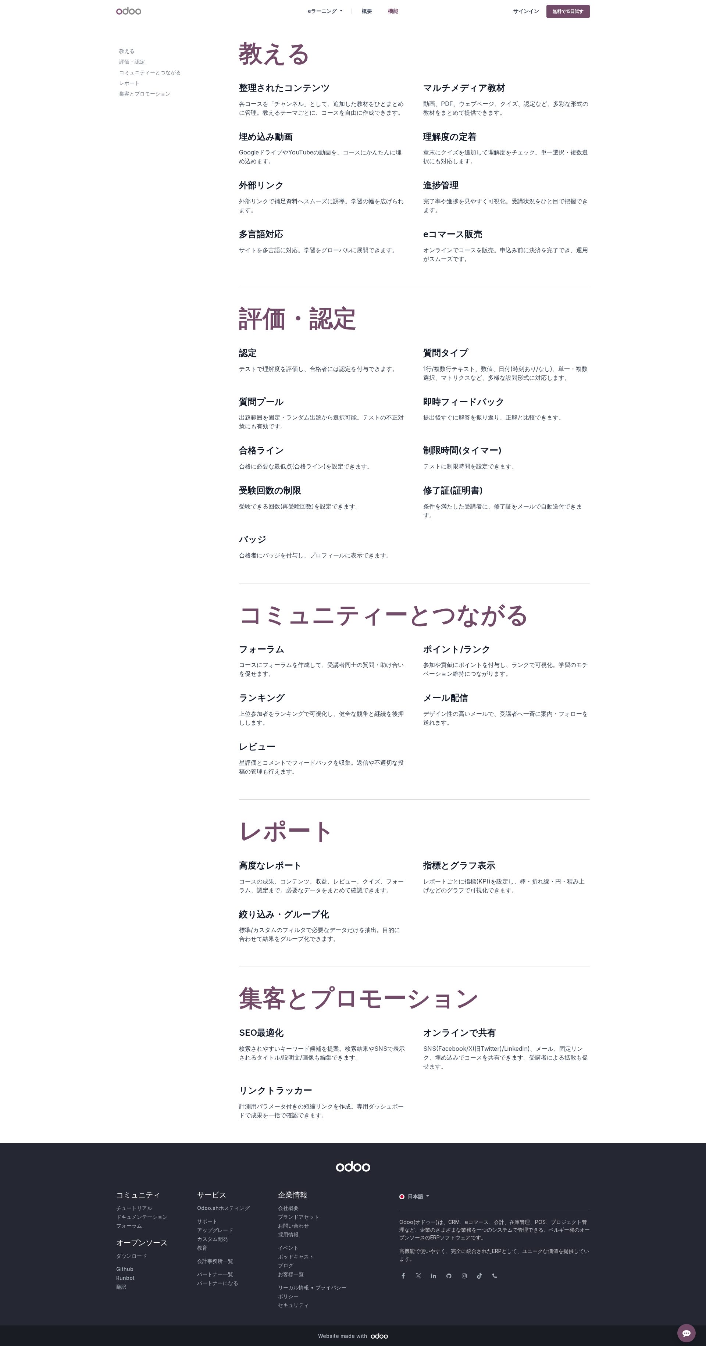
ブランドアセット (298, 1217)
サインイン (526, 11)
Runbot (125, 1278)
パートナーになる (217, 1283)
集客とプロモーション (145, 93)
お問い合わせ (293, 1225)
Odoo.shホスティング (223, 1208)
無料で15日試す (568, 11)
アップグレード (215, 1230)
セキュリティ (293, 1305)
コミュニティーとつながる (150, 72)
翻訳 (121, 1286)
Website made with (343, 1336)
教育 (202, 1248)
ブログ (285, 1265)
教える (127, 51)
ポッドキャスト (296, 1256)
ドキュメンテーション (142, 1217)
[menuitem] (366, 11)
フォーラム (129, 1225)
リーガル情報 (293, 1287)
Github (124, 1269)
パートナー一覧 (215, 1274)
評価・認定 (132, 61)
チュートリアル (134, 1208)
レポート (129, 83)
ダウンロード (131, 1256)
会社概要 (288, 1208)
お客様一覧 (291, 1274)
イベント (288, 1248)
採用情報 (288, 1234)
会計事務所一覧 (215, 1261)
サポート (207, 1221)
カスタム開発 (212, 1239)
